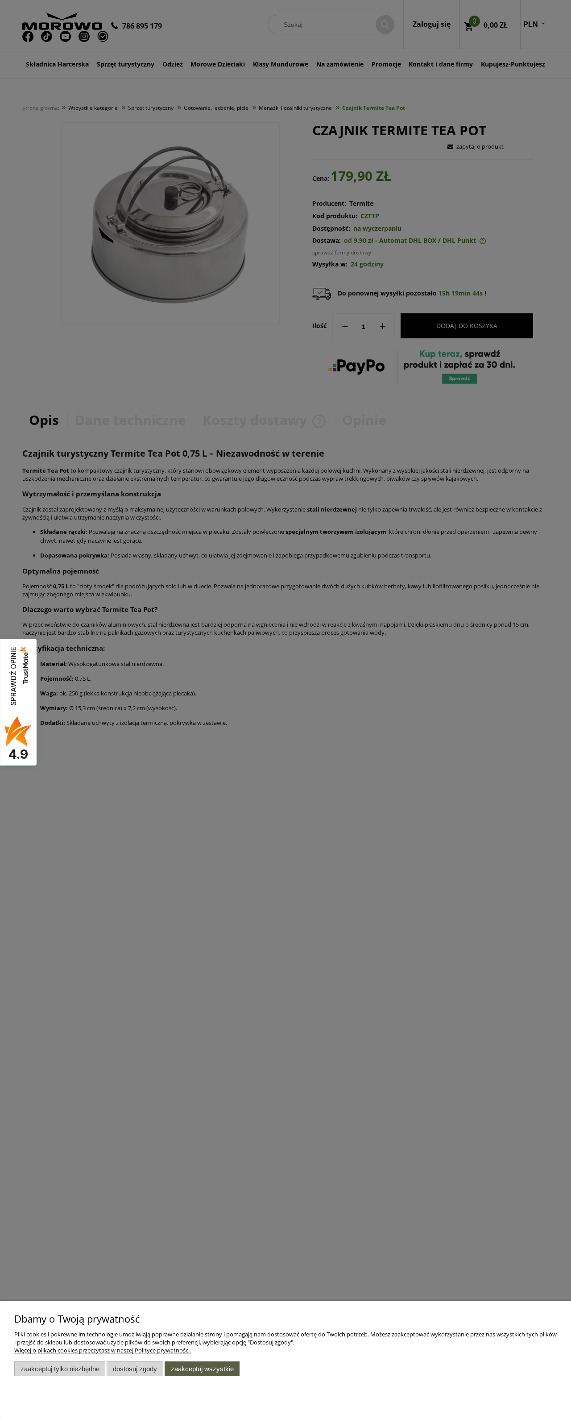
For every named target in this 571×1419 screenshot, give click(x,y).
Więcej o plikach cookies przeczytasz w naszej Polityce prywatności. (102, 1350)
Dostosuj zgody (135, 1369)
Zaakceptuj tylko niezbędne (60, 1369)
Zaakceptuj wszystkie (202, 1369)
